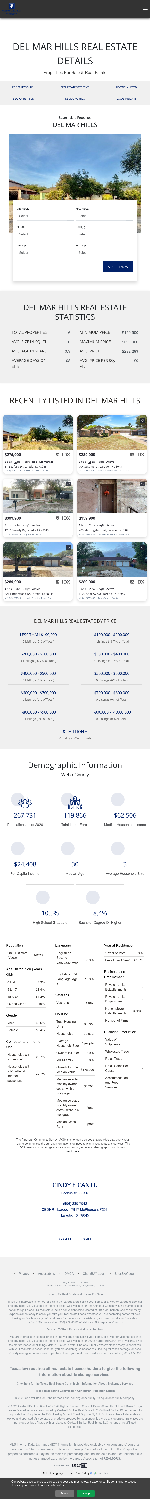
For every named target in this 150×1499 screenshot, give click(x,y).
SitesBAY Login (125, 1273)
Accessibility (46, 1273)
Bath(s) (80, 227)
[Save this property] (68, 420)
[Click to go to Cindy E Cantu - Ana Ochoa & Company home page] (11, 8)
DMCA (69, 1273)
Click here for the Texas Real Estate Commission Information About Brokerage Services (75, 1383)
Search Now (118, 267)
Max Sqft (82, 245)
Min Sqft (22, 245)
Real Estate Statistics (75, 87)
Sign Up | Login (75, 1239)
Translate (103, 1473)
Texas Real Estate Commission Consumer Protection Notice (75, 1391)
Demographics (75, 98)
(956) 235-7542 (75, 1203)
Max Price (82, 208)
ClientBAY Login (94, 1273)
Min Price (23, 208)
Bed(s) (21, 227)
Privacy (24, 1273)
